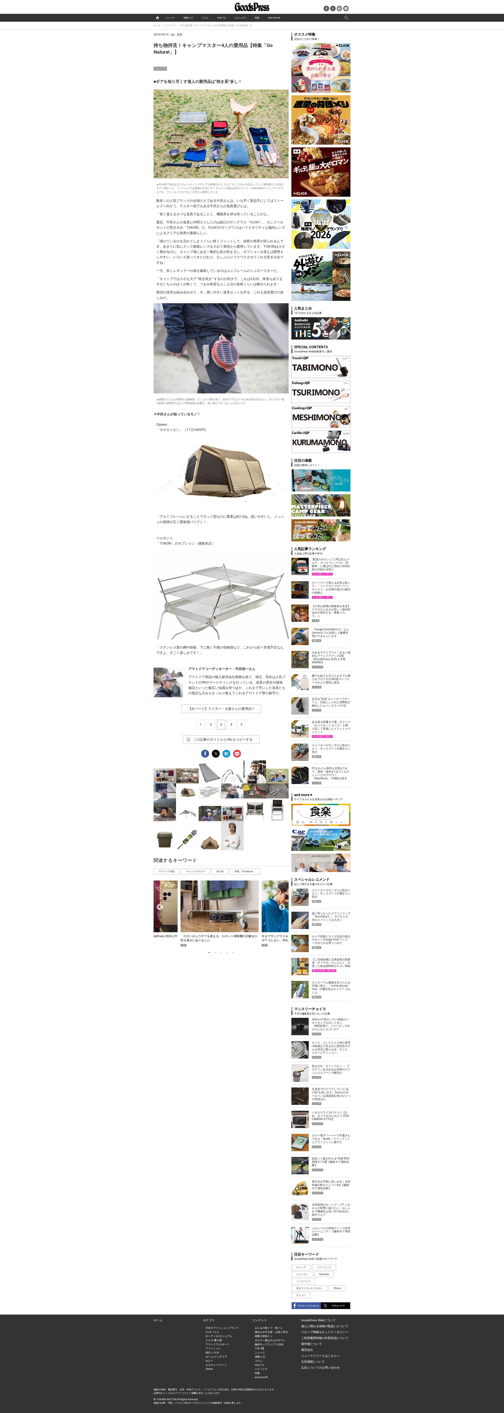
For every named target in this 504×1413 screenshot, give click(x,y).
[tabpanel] (221, 914)
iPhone (337, 1288)
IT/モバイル (212, 1332)
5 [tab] (233, 952)
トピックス (240, 17)
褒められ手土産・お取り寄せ (271, 1332)
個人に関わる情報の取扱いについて (324, 1326)
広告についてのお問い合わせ (320, 1367)
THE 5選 (259, 1348)
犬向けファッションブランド (222, 1327)
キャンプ (301, 1267)
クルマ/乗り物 (214, 1340)
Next (280, 906)
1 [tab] (209, 952)
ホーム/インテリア (216, 1356)
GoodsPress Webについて (318, 1320)
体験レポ (188, 17)
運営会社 (307, 1350)
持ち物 (219, 871)
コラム (205, 17)
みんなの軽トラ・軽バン (269, 1327)
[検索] (346, 18)
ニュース (170, 17)
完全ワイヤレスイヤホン (309, 1288)
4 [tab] (227, 952)
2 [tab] (215, 952)
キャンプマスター (195, 871)
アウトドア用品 (166, 871)
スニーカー (302, 1274)
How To (221, 17)
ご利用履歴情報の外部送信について (324, 1338)
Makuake (324, 1274)
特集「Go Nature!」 (245, 871)
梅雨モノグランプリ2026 (269, 1344)
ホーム (157, 25)
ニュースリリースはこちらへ (320, 1356)
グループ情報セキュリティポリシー (324, 1332)
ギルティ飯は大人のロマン (270, 1340)
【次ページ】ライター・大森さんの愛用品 (221, 709)
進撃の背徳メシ (264, 1336)
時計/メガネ (212, 1352)
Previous (158, 906)
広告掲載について (313, 1361)
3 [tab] (221, 952)
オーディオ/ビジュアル (219, 1336)
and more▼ (274, 17)
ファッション (213, 1348)
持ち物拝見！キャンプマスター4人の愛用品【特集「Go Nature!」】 (216, 25)
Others (209, 1368)
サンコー (301, 1295)
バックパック (303, 1281)
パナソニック (324, 1267)
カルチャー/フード (216, 1364)
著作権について (311, 1344)
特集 (257, 17)
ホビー (209, 1360)
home (157, 18)
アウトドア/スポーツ (218, 1344)
